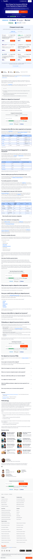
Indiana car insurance (19, 529)
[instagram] (7, 550)
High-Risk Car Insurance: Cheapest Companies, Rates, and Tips (11, 433)
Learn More (3, 508)
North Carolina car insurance (5, 529)
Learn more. (15, 76)
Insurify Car (3, 145)
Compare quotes (29, 557)
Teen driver (3, 167)
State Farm (3, 139)
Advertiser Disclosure (4, 77)
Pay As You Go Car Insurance (20, 506)
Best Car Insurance (3, 502)
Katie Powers (5, 72)
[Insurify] (5, 1)
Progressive (4, 398)
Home (2, 494)
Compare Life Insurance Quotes (5, 517)
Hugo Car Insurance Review (20, 502)
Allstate (3, 141)
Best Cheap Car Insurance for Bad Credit (27, 433)
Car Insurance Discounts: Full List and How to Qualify (11, 439)
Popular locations (4, 521)
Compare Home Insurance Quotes (6, 510)
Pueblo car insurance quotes (5, 533)
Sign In (30, 1)
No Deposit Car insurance (4, 506)
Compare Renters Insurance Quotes (6, 515)
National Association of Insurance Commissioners (10, 394)
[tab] (12, 31)
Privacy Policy (18, 515)
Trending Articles (19, 497)
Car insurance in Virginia (19, 527)
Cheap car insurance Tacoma (5, 542)
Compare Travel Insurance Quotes (5, 519)
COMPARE (23, 11)
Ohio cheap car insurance (19, 525)
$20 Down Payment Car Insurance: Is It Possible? (11, 445)
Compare (2, 497)
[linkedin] (9, 550)
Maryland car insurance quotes (20, 533)
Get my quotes (22, 483)
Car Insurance (6, 494)
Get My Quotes (23, 118)
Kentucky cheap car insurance (5, 525)
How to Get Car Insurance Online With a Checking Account (27, 450)
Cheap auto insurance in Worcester (6, 540)
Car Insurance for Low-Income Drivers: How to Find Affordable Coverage (27, 439)
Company (18, 508)
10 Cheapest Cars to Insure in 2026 (11, 450)
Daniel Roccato (17, 72)
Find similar (12, 40)
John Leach (11, 72)
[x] (4, 550)
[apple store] (22, 551)
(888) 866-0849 (24, 1)
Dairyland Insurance (6, 396)
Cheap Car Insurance (4, 504)
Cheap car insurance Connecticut (20, 542)
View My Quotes (23, 346)
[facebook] (2, 550)
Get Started (24, 275)
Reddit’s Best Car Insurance (20, 504)
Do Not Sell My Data (19, 517)
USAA (3, 143)
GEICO (3, 137)
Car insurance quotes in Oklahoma (5, 531)
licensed (10, 547)
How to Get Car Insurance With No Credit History (27, 445)
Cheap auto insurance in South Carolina (21, 540)
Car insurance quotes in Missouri (20, 531)
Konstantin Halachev (9, 475)
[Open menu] (1, 1)
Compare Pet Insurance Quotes (5, 512)
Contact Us (18, 512)
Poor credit (3, 165)
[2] (6, 335)
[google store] (29, 551)
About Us (17, 510)
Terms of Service (18, 519)
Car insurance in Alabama (4, 527)
